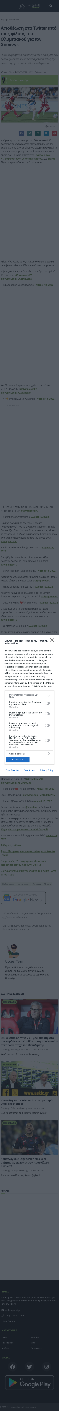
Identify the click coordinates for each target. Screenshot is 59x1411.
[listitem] (29, 696)
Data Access (29, 770)
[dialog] (29, 705)
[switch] (47, 703)
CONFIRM (17, 759)
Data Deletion (12, 770)
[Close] (53, 641)
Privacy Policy (46, 770)
